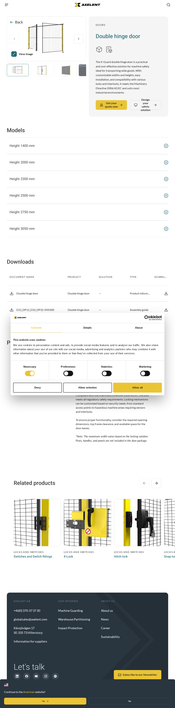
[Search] (168, 5)
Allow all (137, 387)
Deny (37, 387)
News (105, 619)
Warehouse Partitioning (74, 619)
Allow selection (87, 387)
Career (105, 628)
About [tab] (139, 327)
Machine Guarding (70, 610)
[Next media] (78, 39)
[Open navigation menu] (6, 5)
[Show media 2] (42, 70)
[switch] (68, 373)
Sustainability (110, 637)
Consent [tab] (36, 327)
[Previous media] (14, 39)
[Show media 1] (18, 70)
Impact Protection (70, 628)
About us (107, 610)
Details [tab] (87, 327)
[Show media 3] (66, 70)
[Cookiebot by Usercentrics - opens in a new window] (147, 317)
